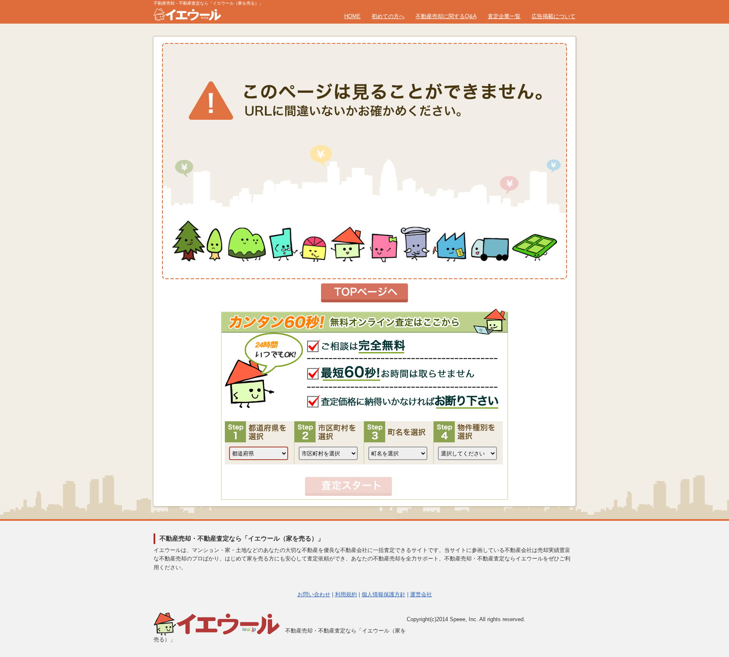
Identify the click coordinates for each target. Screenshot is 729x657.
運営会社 (421, 594)
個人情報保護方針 (383, 594)
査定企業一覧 (504, 16)
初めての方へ (388, 16)
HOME (352, 16)
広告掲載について (553, 16)
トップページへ (364, 292)
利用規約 (346, 594)
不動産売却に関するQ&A (446, 16)
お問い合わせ (313, 594)
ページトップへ (702, 566)
